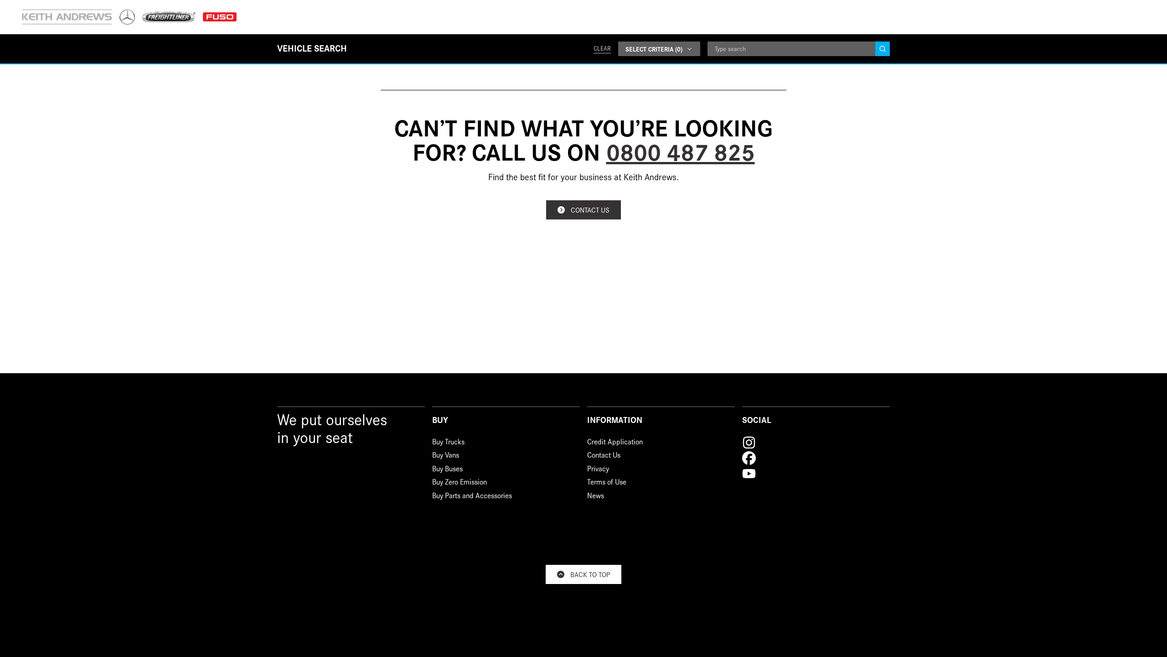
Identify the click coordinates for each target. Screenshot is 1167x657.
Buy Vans (445, 456)
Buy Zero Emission (459, 483)
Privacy (598, 469)
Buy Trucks (448, 442)
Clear (602, 48)
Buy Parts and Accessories (472, 496)
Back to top (590, 574)
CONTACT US (590, 209)
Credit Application (615, 442)
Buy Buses (447, 469)
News (595, 496)
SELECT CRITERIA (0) (653, 48)
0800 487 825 (680, 150)
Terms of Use (606, 483)
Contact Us (603, 456)
